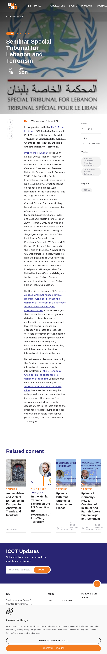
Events (73, 6)
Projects (86, 6)
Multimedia (68, 601)
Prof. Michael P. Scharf (36, 153)
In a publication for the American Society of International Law (45, 307)
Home (51, 601)
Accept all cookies (53, 648)
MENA (87, 190)
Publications (57, 6)
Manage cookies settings (53, 641)
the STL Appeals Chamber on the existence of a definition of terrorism (42, 375)
